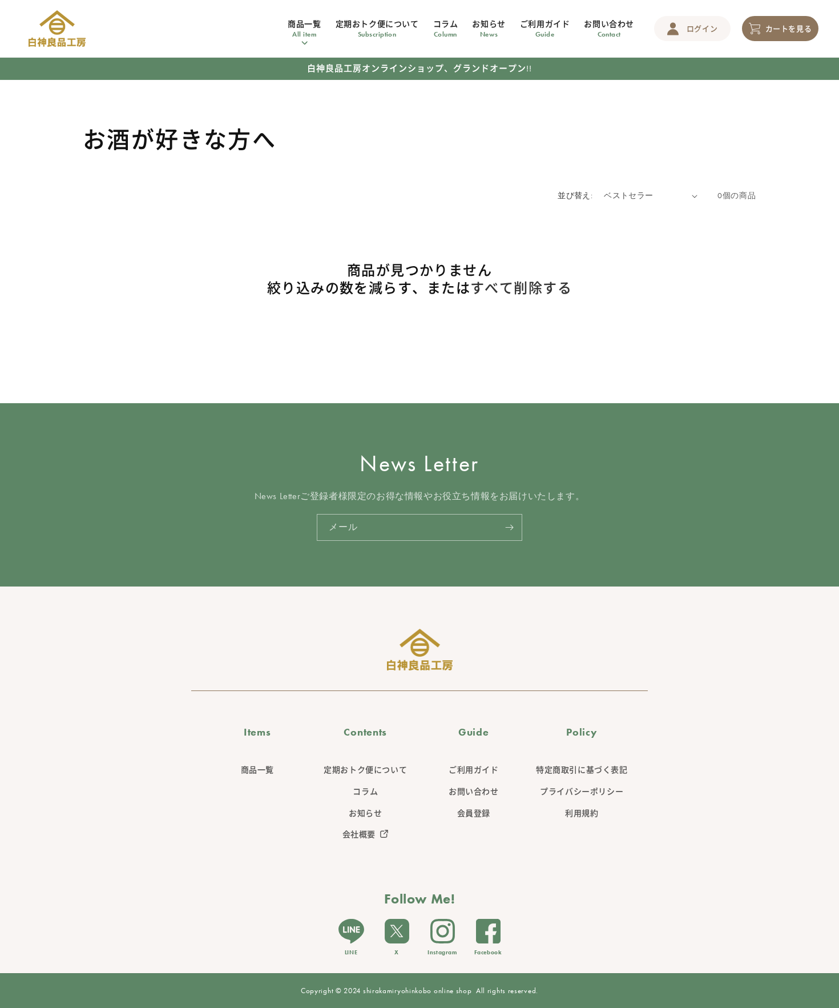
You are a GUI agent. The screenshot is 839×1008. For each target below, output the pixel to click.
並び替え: (575, 195)
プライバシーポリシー (581, 791)
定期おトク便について (365, 770)
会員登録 (473, 813)
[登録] (509, 527)
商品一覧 (257, 770)
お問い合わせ (474, 791)
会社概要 (359, 834)
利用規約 (581, 813)
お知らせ (365, 813)
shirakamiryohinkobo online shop (417, 990)
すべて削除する (521, 288)
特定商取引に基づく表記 (582, 770)
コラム (365, 791)
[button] (304, 28)
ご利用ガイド (474, 770)
